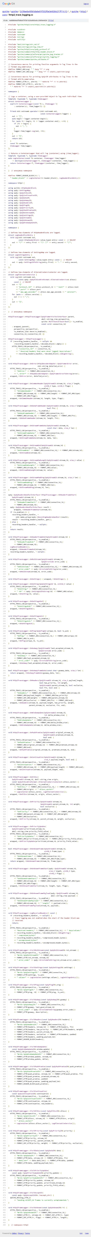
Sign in (86, 4)
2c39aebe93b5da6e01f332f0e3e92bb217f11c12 (43, 11)
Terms (27, 1233)
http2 (83, 11)
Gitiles (14, 1233)
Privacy (20, 1233)
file (51, 20)
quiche (5, 11)
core (4, 14)
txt (81, 1233)
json (87, 1233)
